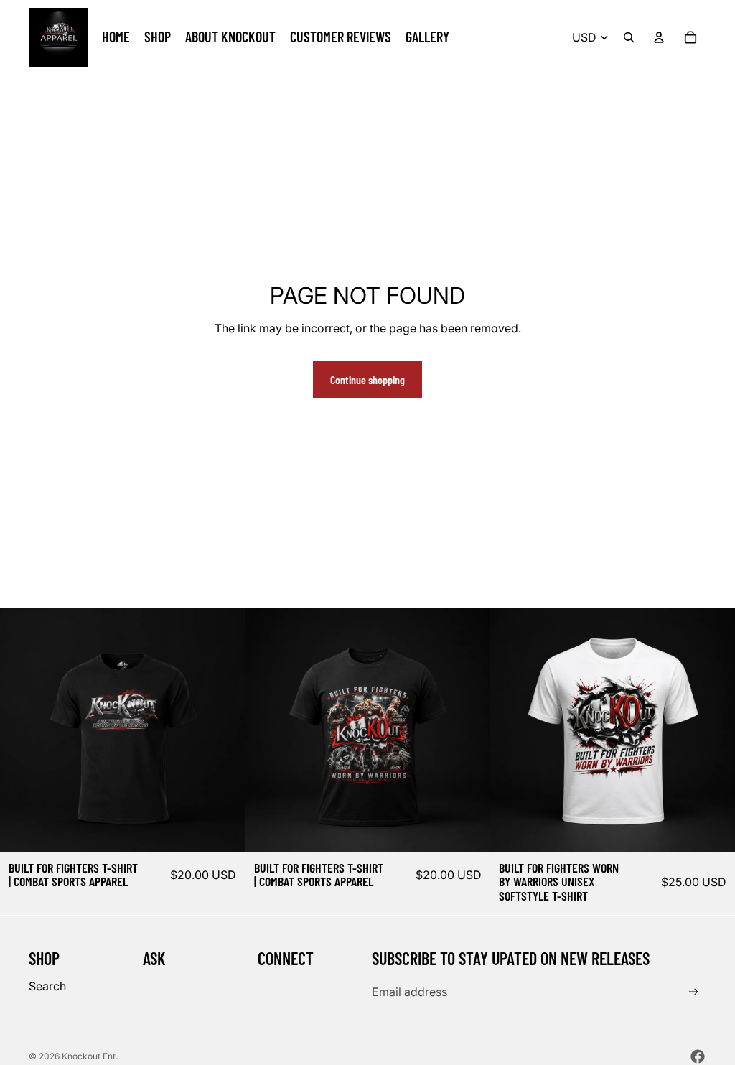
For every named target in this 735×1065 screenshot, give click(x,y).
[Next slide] (223, 729)
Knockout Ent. (90, 1056)
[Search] (629, 37)
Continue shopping (367, 379)
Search (47, 986)
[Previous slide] (21, 729)
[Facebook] (697, 1056)
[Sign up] (693, 992)
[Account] (659, 37)
